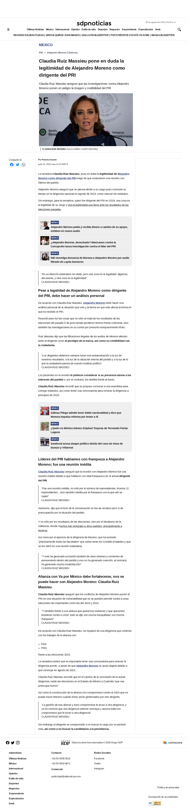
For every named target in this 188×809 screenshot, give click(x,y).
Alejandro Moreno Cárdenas (62, 52)
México (49, 29)
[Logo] (94, 24)
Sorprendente (129, 29)
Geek (158, 29)
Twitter (97, 763)
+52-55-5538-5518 (60, 758)
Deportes (103, 29)
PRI (41, 52)
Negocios (115, 29)
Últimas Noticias (35, 29)
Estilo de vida (89, 29)
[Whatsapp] (23, 164)
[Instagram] (18, 743)
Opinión (75, 29)
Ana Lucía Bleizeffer (94, 35)
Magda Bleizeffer (163, 35)
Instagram (99, 768)
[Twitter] (18, 164)
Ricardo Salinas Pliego (29, 35)
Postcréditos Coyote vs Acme (129, 35)
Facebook (99, 758)
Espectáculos (146, 29)
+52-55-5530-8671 (60, 763)
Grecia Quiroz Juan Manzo (62, 35)
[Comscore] (172, 742)
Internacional (62, 29)
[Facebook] (12, 164)
